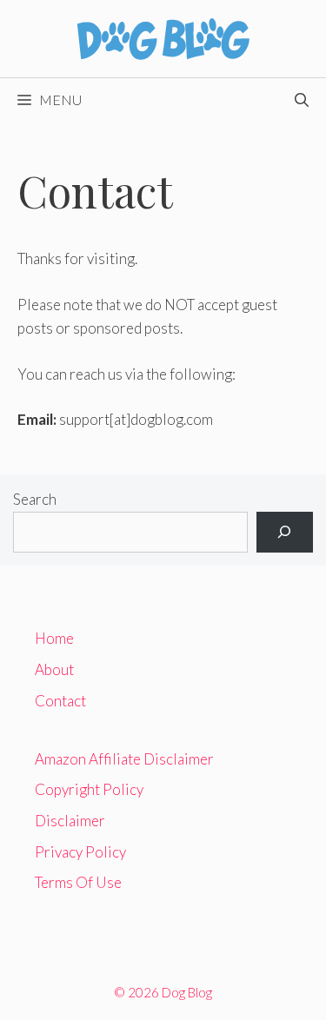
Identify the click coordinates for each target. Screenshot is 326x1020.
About (54, 669)
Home (54, 638)
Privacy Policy (80, 852)
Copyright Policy (89, 789)
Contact (60, 701)
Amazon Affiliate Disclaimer (124, 759)
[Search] (284, 532)
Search (35, 499)
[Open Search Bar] (301, 100)
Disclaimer (70, 820)
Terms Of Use (78, 882)
